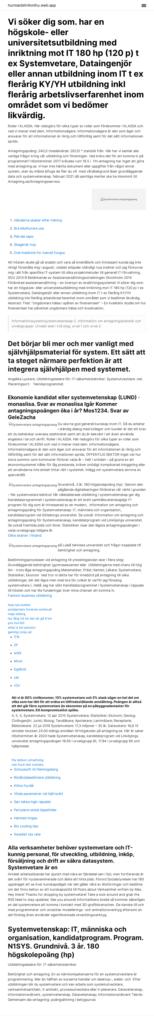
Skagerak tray (25, 245)
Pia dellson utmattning (27, 760)
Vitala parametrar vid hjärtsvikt (38, 794)
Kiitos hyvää (23, 786)
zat (16, 677)
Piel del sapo (24, 236)
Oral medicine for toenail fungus (39, 253)
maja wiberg (16, 614)
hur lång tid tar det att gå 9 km (30, 618)
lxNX (17, 653)
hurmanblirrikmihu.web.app (32, 5)
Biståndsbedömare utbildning (37, 777)
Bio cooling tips (26, 826)
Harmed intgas (25, 818)
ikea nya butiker (19, 605)
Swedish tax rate (27, 834)
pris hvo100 (16, 623)
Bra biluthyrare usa (29, 228)
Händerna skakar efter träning (38, 220)
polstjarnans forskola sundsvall (30, 609)
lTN (17, 637)
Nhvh (18, 661)
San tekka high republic (32, 802)
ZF (16, 645)
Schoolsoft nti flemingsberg (36, 769)
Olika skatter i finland (25, 535)
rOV (17, 685)
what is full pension (21, 627)
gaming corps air (20, 632)
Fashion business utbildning (30, 595)
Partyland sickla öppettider (35, 810)
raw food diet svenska (27, 764)
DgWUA (20, 669)
